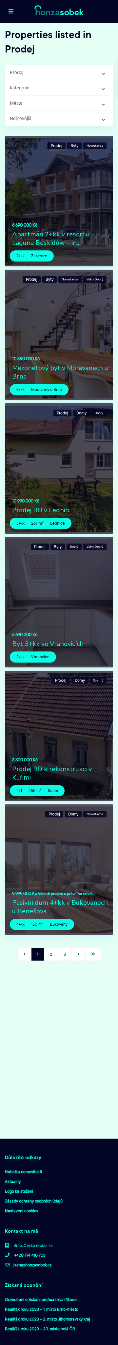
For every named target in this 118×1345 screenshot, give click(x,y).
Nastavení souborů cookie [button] (36, 705)
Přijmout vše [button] (79, 705)
